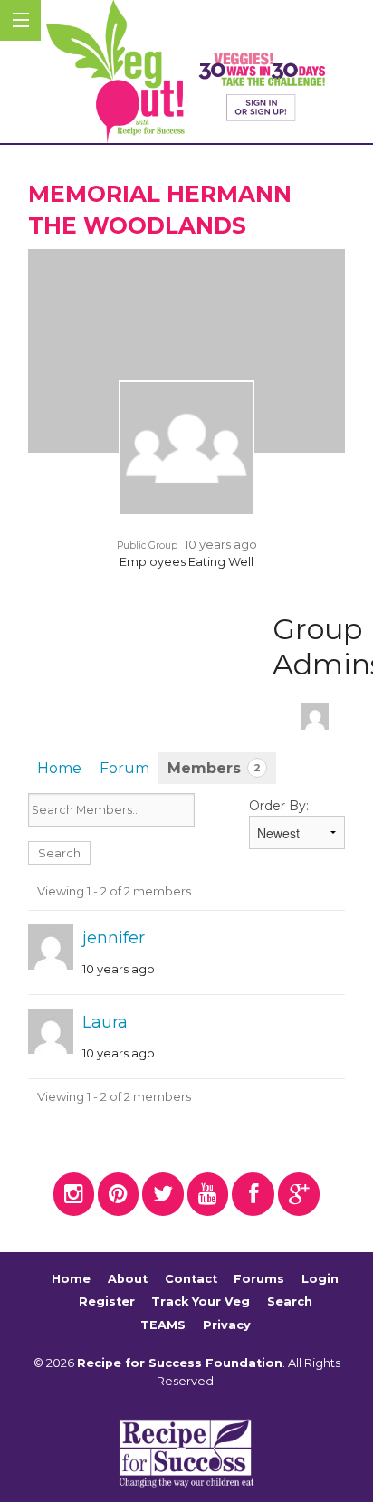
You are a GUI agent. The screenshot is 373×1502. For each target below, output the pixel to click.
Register (107, 1302)
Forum (124, 768)
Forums (259, 1279)
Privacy (227, 1325)
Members (214, 768)
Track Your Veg (200, 1302)
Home (59, 768)
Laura (105, 1022)
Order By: (279, 806)
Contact (191, 1279)
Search (289, 1302)
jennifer (113, 938)
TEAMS (163, 1325)
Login (320, 1279)
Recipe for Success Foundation (179, 1363)
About (128, 1279)
